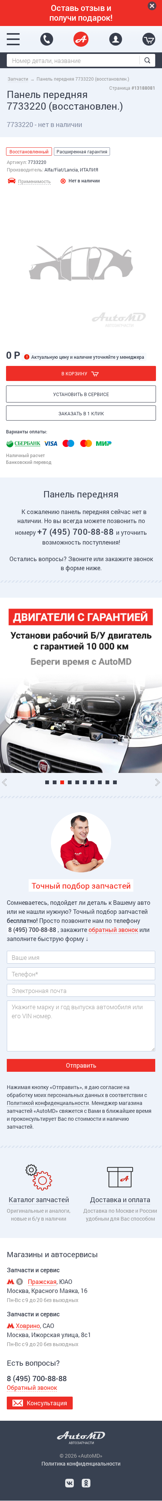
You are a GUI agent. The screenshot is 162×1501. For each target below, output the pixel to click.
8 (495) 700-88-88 (46, 39)
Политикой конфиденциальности (48, 1102)
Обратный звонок (32, 1387)
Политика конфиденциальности (81, 1463)
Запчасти (18, 79)
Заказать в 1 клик (81, 413)
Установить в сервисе (81, 394)
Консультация (47, 1403)
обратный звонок (113, 929)
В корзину (74, 373)
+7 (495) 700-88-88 (76, 531)
